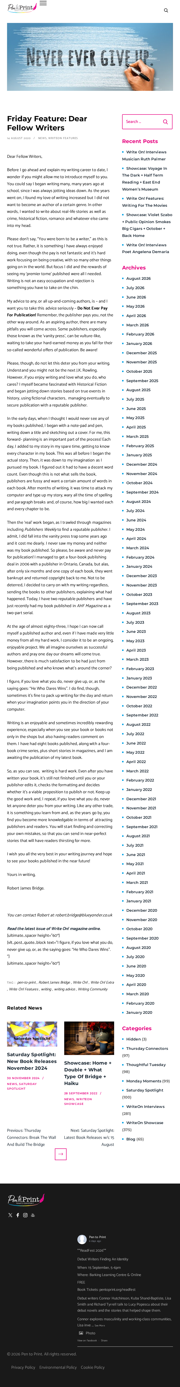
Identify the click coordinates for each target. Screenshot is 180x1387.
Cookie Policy (93, 1367)
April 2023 (136, 650)
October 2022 (139, 706)
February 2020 (140, 1003)
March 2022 (137, 771)
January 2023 (139, 678)
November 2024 (141, 474)
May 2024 (135, 529)
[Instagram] (25, 1215)
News (42, 138)
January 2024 (139, 566)
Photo (90, 1333)
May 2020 (135, 975)
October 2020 (139, 929)
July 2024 (135, 511)
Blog (135, 1139)
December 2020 (141, 910)
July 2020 (135, 957)
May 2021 (135, 864)
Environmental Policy (58, 1367)
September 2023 (142, 603)
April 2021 (135, 873)
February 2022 (140, 780)
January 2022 (139, 789)
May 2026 (135, 306)
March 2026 (137, 325)
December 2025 (141, 353)
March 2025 (137, 436)
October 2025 (139, 371)
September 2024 (142, 492)
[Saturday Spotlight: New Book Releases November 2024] (32, 1034)
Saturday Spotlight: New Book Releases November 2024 (32, 1061)
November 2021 (141, 808)
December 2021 (141, 799)
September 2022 (142, 715)
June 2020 (136, 966)
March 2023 (137, 659)
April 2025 (136, 427)
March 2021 (137, 882)
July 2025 (135, 399)
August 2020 (138, 947)
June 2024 (136, 520)
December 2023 (141, 576)
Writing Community (93, 989)
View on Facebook (87, 1341)
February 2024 (140, 557)
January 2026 (139, 343)
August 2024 (138, 501)
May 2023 (135, 641)
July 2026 (135, 288)
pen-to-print (26, 982)
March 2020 (137, 994)
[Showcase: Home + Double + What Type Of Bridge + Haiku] (89, 1038)
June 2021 (135, 854)
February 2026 (140, 334)
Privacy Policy (23, 1367)
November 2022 (141, 696)
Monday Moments (148, 1081)
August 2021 (138, 836)
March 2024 (137, 548)
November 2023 (141, 585)
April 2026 (136, 316)
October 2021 (138, 817)
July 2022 (135, 734)
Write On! (80, 982)
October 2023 (139, 594)
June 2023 (136, 631)
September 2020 (142, 938)
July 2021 (134, 845)
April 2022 (136, 762)
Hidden (136, 1039)
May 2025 (135, 418)
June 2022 (136, 743)
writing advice (64, 989)
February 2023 (140, 669)
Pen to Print (97, 1237)
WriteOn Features (63, 138)
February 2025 (140, 446)
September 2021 (142, 827)
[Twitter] (10, 1215)
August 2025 (138, 390)
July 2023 (135, 622)
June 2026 (136, 297)
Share (104, 1341)
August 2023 (138, 613)
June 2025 (136, 408)
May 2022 (135, 752)
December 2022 (141, 687)
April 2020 (136, 984)
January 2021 (138, 901)
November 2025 (141, 362)
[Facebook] (18, 1215)
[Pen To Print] (22, 8)
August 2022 (138, 724)
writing (46, 989)
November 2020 (141, 920)
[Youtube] (33, 1215)
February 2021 (139, 892)
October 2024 (139, 483)
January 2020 (139, 1012)
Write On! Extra (102, 982)
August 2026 (138, 278)
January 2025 (139, 455)
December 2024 (141, 464)
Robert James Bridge (54, 982)
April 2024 (136, 538)
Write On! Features (23, 989)
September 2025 (142, 381)
